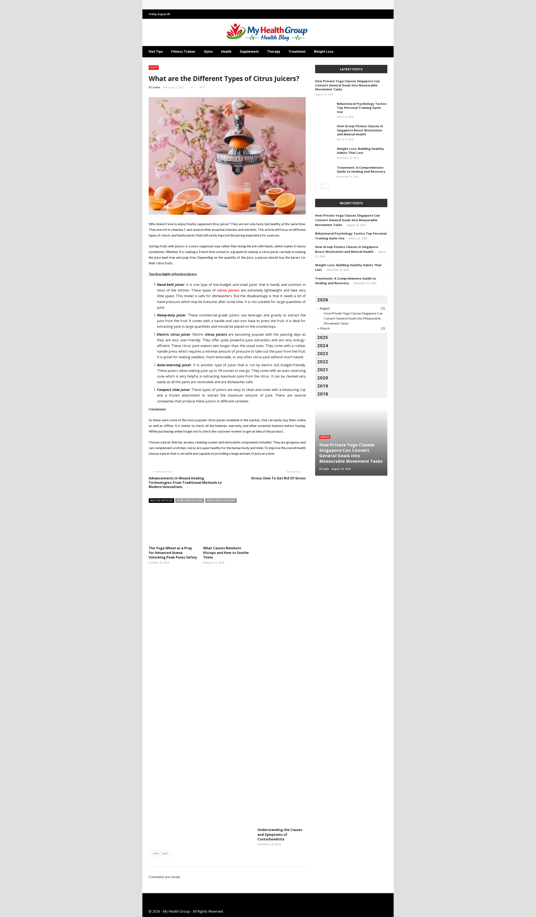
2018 (322, 393)
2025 (322, 337)
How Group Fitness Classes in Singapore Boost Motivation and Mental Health (360, 130)
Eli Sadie (154, 87)
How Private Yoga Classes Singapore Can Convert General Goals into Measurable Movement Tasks (231, 5)
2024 (322, 345)
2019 (322, 386)
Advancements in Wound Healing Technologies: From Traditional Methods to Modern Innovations (185, 482)
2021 (322, 369)
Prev (156, 853)
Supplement (249, 52)
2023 (322, 353)
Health (226, 52)
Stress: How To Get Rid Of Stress (278, 478)
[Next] (325, 186)
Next (165, 853)
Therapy (273, 52)
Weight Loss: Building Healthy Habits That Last (360, 150)
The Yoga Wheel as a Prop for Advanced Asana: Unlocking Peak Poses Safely (173, 553)
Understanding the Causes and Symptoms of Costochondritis (280, 834)
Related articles (161, 500)
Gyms (208, 52)
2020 (322, 377)
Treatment (297, 52)
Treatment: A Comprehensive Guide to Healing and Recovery (361, 169)
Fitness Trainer (183, 52)
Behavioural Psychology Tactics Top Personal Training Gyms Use (362, 107)
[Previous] (318, 186)
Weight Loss (324, 52)
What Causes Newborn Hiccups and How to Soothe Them (226, 553)
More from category (221, 500)
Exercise (324, 436)
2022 (322, 361)
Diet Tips (156, 52)
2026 (322, 299)
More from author (189, 500)
